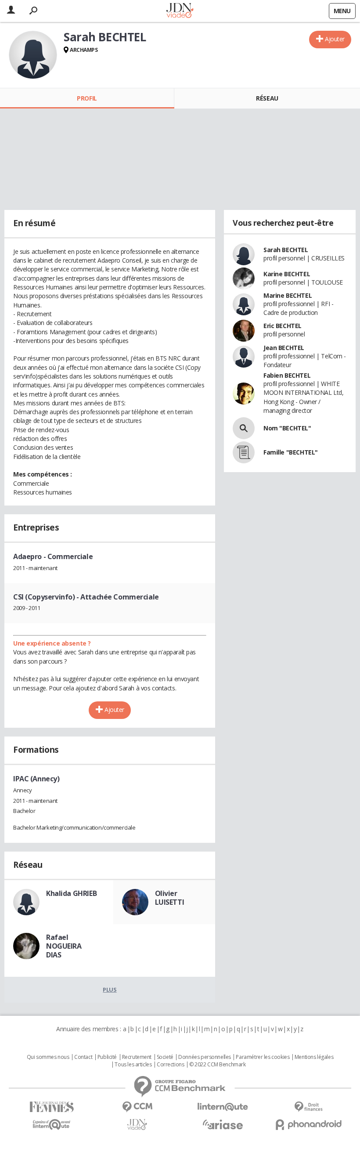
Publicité (107, 1057)
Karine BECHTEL (286, 274)
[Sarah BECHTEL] (33, 55)
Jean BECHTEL (283, 347)
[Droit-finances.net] (308, 1106)
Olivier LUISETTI (169, 897)
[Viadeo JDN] (137, 1124)
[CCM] (137, 1106)
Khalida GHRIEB (71, 893)
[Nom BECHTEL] (244, 428)
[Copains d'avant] (51, 1124)
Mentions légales (314, 1057)
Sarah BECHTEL (285, 250)
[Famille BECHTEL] (244, 452)
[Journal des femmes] (51, 1106)
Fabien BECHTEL (286, 375)
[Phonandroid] (308, 1124)
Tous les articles (133, 1065)
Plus (109, 989)
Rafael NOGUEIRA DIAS (64, 946)
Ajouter (335, 39)
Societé (165, 1057)
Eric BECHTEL (282, 325)
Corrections (170, 1065)
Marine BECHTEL (287, 295)
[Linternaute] (223, 1107)
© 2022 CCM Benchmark (217, 1065)
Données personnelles (204, 1057)
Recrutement (136, 1057)
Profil (87, 98)
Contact (83, 1057)
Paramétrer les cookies (262, 1057)
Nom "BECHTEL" (287, 428)
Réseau (267, 98)
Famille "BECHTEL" (290, 452)
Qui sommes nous (48, 1057)
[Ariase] (223, 1124)
